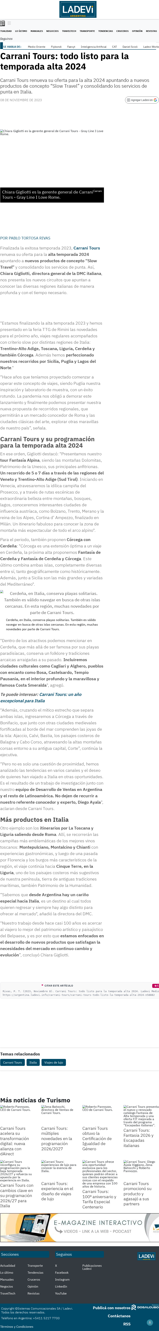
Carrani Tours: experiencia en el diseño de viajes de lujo (57, 1191)
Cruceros (122, 31)
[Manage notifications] (150, 1322)
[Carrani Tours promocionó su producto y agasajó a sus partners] (141, 1170)
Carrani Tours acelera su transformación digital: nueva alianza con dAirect (14, 1140)
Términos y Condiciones (16, 1326)
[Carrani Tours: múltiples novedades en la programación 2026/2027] (59, 1115)
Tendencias (105, 31)
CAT (114, 46)
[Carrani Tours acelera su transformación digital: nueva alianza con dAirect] (17, 1115)
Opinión (137, 31)
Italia (33, 1062)
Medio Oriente (36, 46)
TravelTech (69, 31)
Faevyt (71, 46)
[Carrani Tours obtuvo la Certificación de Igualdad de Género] (100, 1115)
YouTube (61, 1293)
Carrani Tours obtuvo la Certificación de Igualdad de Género (97, 1138)
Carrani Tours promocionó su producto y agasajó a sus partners (137, 1194)
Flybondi (56, 46)
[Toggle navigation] (8, 23)
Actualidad (7, 1265)
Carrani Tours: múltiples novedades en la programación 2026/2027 (56, 1138)
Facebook (61, 1272)
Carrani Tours (86, 248)
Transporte (87, 31)
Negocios (52, 31)
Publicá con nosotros (111, 1307)
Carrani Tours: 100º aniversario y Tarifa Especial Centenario (99, 1198)
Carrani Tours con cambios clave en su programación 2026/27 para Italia (16, 1195)
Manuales (37, 31)
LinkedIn (61, 1286)
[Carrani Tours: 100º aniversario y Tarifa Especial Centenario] (100, 1174)
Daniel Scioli (130, 46)
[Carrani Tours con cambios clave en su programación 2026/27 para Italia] (17, 1171)
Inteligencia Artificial (93, 46)
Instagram (62, 1279)
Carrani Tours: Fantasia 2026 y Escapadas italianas (139, 1137)
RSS (126, 1324)
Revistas (151, 31)
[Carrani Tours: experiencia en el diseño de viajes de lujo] (59, 1170)
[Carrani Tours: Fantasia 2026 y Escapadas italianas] (141, 1116)
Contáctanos (119, 1315)
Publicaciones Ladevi (92, 1267)
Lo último (21, 31)
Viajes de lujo (53, 1062)
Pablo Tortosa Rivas (29, 238)
